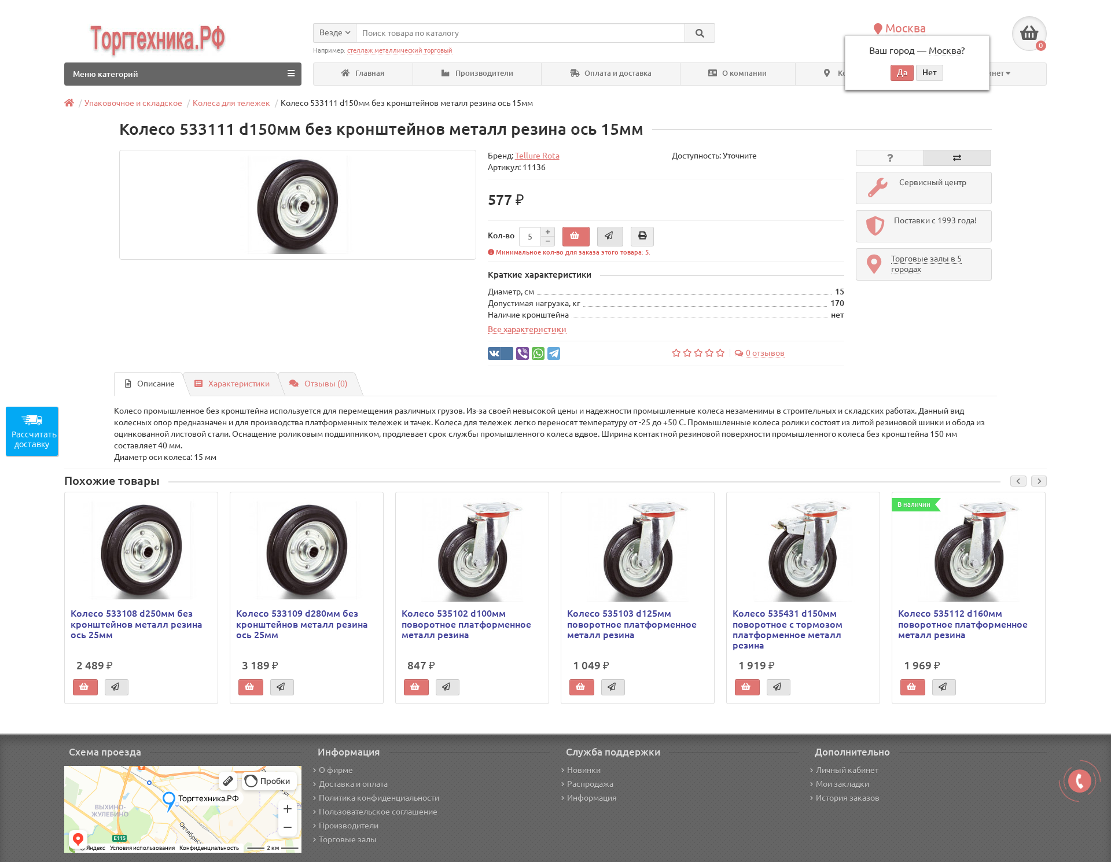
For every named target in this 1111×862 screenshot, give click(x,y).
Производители (483, 73)
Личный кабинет (847, 770)
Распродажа (590, 784)
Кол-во (501, 235)
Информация (592, 797)
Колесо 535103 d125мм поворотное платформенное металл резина (632, 623)
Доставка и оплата (353, 784)
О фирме (336, 770)
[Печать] (642, 236)
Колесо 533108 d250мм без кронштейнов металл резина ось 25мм (137, 623)
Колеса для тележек (231, 103)
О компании (743, 73)
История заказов (848, 797)
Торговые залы (348, 839)
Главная (369, 73)
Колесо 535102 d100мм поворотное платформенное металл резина (466, 623)
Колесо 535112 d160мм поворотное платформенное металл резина (963, 623)
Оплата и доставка (617, 73)
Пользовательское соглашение (378, 811)
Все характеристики (527, 329)
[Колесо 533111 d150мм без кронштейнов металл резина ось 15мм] (297, 205)
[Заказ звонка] (1079, 781)
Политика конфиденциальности (379, 797)
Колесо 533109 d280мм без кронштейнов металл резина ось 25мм (302, 623)
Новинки (584, 770)
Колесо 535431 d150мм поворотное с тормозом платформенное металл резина (788, 629)
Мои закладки (842, 784)
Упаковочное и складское (133, 103)
